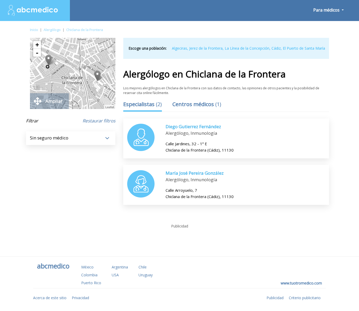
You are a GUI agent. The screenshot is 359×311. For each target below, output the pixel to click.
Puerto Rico (91, 282)
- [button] (37, 52)
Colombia (89, 274)
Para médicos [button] (327, 10)
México (87, 267)
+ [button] (37, 45)
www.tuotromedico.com (301, 283)
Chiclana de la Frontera (84, 29)
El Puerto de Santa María (304, 48)
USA (115, 274)
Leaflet (109, 107)
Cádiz (276, 48)
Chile (143, 267)
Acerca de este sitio (49, 297)
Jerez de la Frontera (206, 48)
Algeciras (179, 48)
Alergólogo (52, 29)
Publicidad (275, 297)
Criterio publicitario (305, 297)
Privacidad (80, 297)
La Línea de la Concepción (247, 48)
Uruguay (146, 274)
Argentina (120, 267)
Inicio (34, 29)
